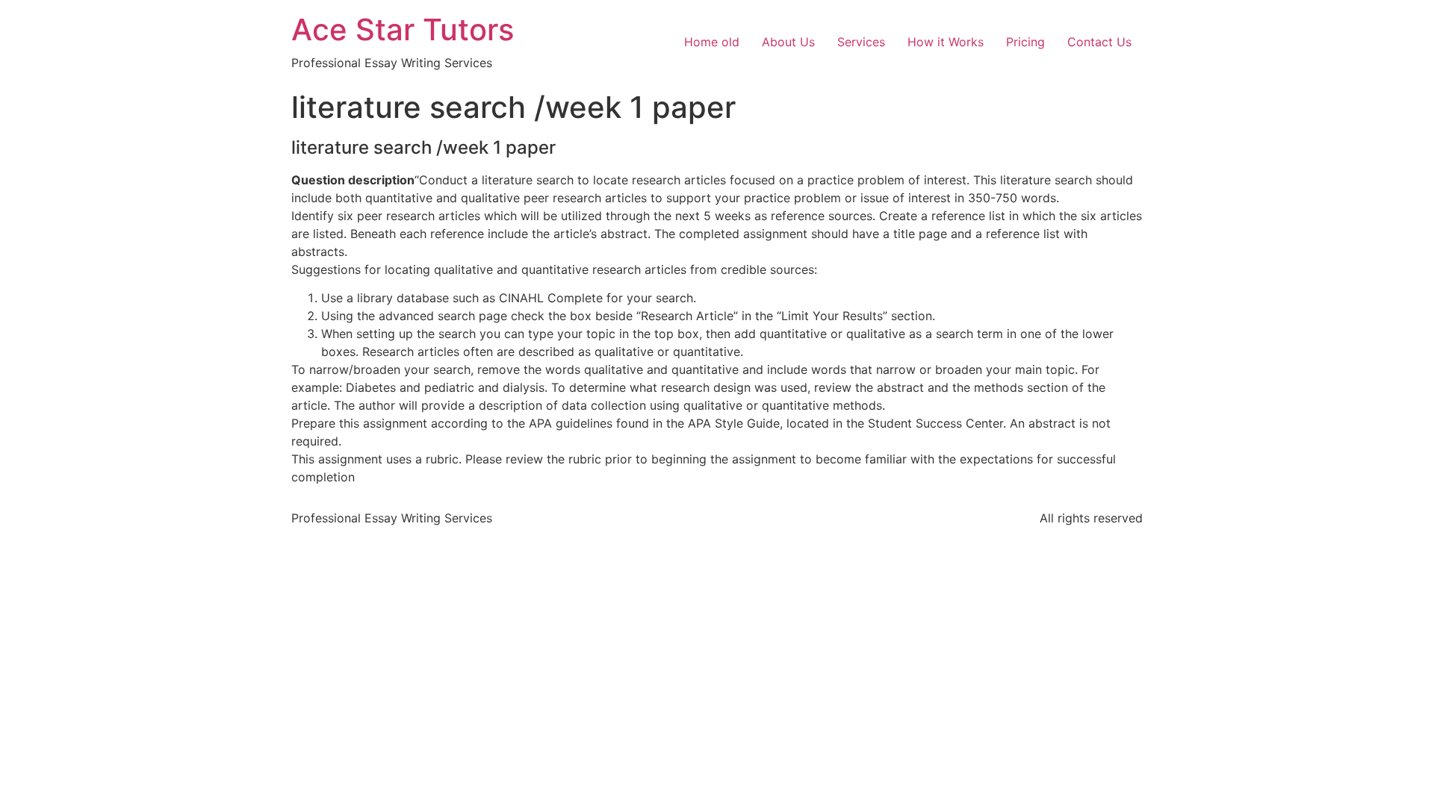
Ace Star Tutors (402, 29)
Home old (711, 41)
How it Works (945, 41)
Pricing (1025, 41)
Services (861, 41)
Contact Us (1099, 41)
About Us (788, 41)
